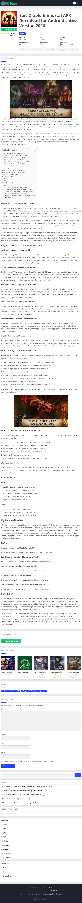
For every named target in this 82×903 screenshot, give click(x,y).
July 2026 (4, 825)
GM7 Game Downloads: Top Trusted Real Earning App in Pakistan (21, 791)
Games (27, 12)
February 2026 (5, 845)
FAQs (5, 185)
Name (3, 734)
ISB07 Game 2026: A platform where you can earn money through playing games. (26, 787)
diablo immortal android (10, 691)
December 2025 (6, 853)
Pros (8, 179)
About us (54, 891)
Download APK (10, 29)
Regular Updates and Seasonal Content (17, 168)
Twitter (38, 50)
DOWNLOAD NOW (12, 641)
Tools (4, 880)
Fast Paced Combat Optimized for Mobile (18, 162)
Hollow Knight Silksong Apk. (68, 241)
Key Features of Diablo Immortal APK (15, 155)
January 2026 (5, 849)
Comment (5, 709)
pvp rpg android (41, 691)
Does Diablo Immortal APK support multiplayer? (20, 191)
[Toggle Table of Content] (33, 150)
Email (3, 743)
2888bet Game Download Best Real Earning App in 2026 (18, 803)
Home (21, 12)
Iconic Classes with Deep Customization (17, 160)
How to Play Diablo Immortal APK (14, 170)
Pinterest (50, 50)
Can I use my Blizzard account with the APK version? (21, 195)
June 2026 (4, 829)
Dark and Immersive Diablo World (16, 158)
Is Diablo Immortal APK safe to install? (17, 187)
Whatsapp (74, 50)
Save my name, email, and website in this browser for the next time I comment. (28, 761)
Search (78, 775)
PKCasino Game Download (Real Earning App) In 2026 (18, 799)
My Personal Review (10, 183)
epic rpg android (27, 691)
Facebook (26, 50)
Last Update (7, 876)
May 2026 (4, 833)
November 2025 (6, 857)
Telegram (62, 50)
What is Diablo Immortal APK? (13, 153)
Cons (8, 181)
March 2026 (4, 841)
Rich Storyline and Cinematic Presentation (18, 166)
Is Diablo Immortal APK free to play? (17, 193)
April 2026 (4, 837)
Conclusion (7, 198)
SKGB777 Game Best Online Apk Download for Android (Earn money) (22, 795)
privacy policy (49, 894)
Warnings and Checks (12, 174)
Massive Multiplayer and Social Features (18, 164)
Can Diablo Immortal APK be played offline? (19, 189)
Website (3, 752)
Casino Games (7, 868)
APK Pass (50, 887)
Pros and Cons (8, 177)
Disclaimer (58, 894)
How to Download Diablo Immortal (15, 172)
